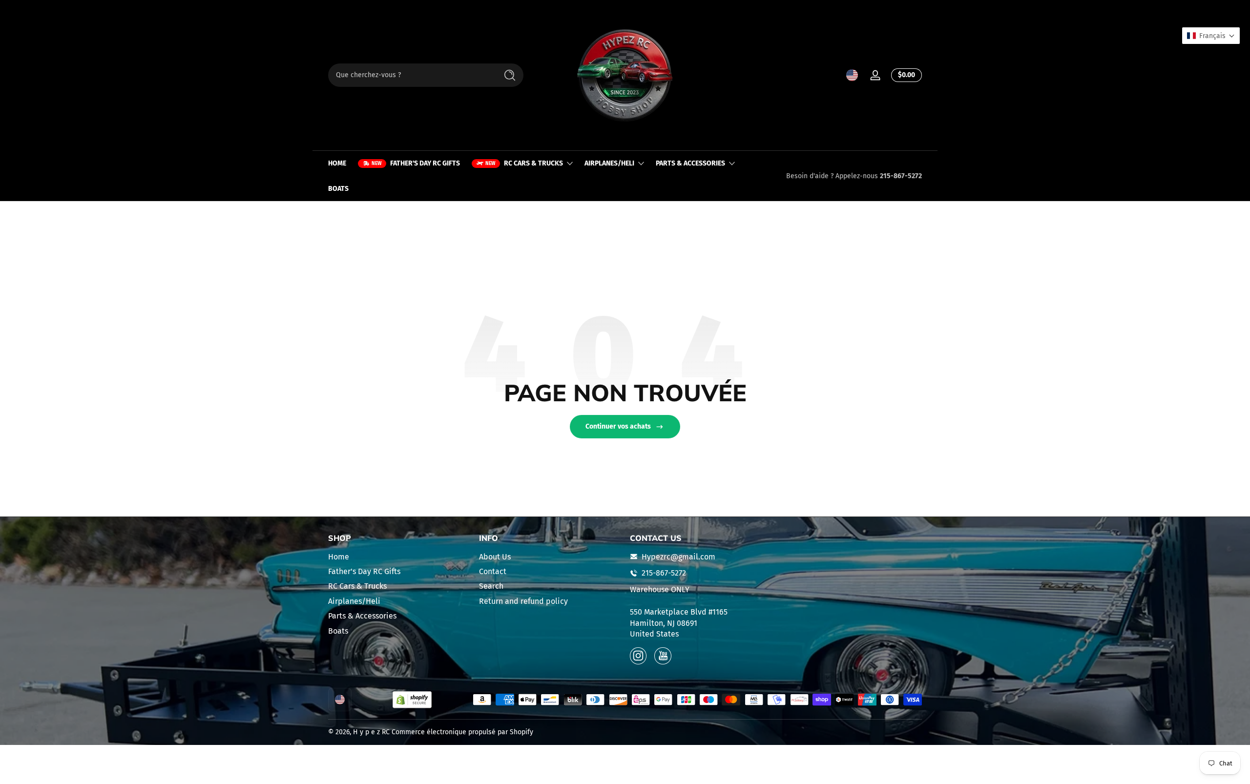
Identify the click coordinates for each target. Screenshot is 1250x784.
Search (491, 586)
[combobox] (410, 75)
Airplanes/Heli (354, 600)
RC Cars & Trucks (357, 586)
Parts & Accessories (362, 615)
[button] (852, 75)
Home (338, 556)
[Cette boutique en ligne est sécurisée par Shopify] (412, 699)
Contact (492, 571)
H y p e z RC (371, 732)
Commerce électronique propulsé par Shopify (462, 732)
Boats (338, 630)
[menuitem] (398, 556)
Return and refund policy (523, 600)
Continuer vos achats (618, 426)
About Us (495, 556)
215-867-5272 (901, 176)
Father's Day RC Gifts (364, 571)
